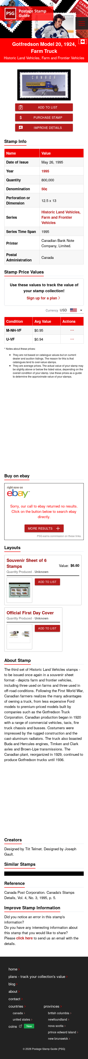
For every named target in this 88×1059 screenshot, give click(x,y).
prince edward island (62, 1032)
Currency (52, 310)
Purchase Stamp (48, 117)
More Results (40, 528)
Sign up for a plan (42, 297)
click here (24, 938)
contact (14, 998)
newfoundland (57, 1019)
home (13, 969)
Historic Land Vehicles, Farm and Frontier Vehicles (61, 217)
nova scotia (55, 1026)
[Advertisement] (44, 424)
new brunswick (58, 1038)
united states (21, 1019)
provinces (51, 1006)
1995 (45, 170)
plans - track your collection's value (37, 976)
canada (18, 1013)
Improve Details (48, 128)
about (13, 991)
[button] (72, 330)
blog (12, 983)
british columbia (58, 1013)
